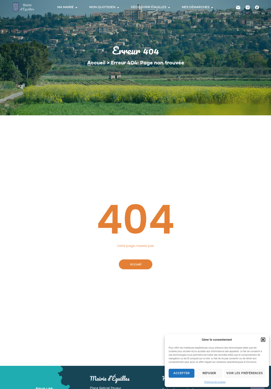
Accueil (96, 63)
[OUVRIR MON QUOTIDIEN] (118, 7)
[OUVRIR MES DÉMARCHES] (212, 7)
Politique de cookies (215, 382)
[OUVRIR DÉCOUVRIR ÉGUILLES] (169, 7)
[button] (263, 340)
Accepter (181, 373)
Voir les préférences (244, 373)
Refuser (209, 373)
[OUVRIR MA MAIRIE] (76, 7)
